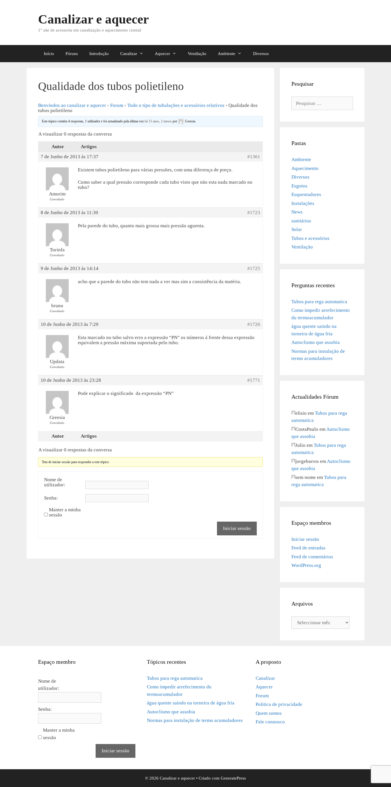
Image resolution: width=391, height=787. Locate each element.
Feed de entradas (308, 548)
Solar (296, 229)
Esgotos (299, 186)
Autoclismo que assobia (315, 342)
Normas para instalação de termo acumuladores (195, 720)
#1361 (253, 156)
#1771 (253, 380)
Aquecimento (305, 168)
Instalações (302, 203)
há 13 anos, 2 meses (158, 121)
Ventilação (197, 53)
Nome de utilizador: (54, 482)
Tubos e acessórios (310, 238)
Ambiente (226, 53)
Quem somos (269, 713)
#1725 (253, 268)
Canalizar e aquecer (93, 19)
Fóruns (72, 53)
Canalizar (128, 53)
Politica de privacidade (279, 704)
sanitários (301, 221)
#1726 (253, 324)
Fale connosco (270, 722)
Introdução (99, 53)
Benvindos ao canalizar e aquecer (72, 105)
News (297, 212)
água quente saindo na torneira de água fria (190, 703)
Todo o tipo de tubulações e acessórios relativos (175, 105)
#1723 (253, 212)
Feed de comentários (312, 556)
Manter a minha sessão (65, 512)
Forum (116, 105)
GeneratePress (233, 778)
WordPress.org (306, 565)
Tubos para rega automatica (319, 301)
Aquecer (162, 53)
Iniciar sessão (237, 528)
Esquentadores (306, 194)
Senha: (51, 498)
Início (49, 53)
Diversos (261, 53)
